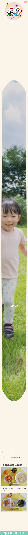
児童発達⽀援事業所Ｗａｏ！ (14, 22)
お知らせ (7, 457)
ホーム (2, 457)
